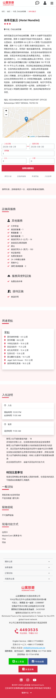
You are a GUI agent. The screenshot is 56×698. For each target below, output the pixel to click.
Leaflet (32, 136)
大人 (5, 158)
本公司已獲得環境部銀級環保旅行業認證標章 (28, 623)
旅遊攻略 (29, 669)
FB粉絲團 (39, 661)
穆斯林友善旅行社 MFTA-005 (28, 613)
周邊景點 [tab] (35, 176)
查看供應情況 (28, 168)
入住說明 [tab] (48, 176)
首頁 (3, 11)
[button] (26, 119)
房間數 (6, 151)
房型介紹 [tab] (7, 176)
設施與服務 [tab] (21, 176)
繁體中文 (25, 693)
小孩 (33, 158)
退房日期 (35, 144)
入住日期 (7, 144)
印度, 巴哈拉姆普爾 (19, 11)
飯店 (8, 11)
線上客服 (19, 661)
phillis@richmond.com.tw (34, 648)
